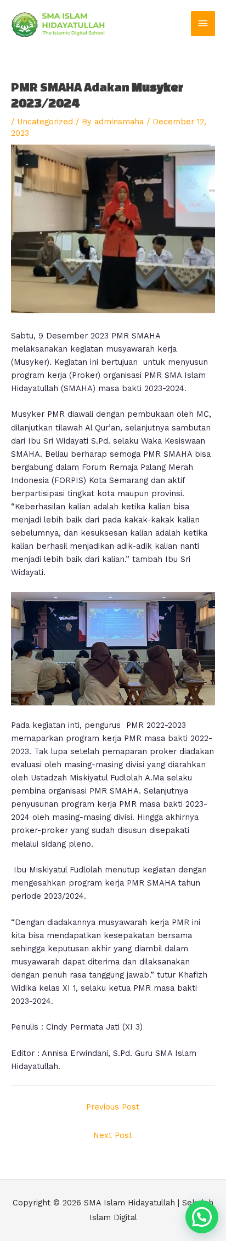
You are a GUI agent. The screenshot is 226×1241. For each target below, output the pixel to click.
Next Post (112, 1135)
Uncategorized (45, 122)
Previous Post (112, 1107)
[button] (201, 1216)
